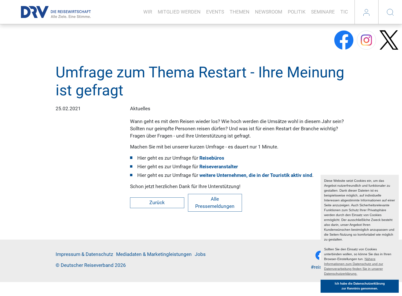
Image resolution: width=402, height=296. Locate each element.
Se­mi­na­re (323, 12)
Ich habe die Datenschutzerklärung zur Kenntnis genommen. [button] (360, 286)
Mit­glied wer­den (179, 12)
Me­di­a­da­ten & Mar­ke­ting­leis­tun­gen (154, 254)
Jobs (200, 254)
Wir (147, 12)
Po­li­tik (296, 12)
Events (215, 12)
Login (366, 12)
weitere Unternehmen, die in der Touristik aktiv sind (255, 175)
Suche (390, 12)
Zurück (157, 202)
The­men (239, 12)
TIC (344, 12)
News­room (268, 12)
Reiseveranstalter (218, 166)
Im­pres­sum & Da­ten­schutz (84, 254)
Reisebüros (211, 158)
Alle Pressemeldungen (214, 202)
